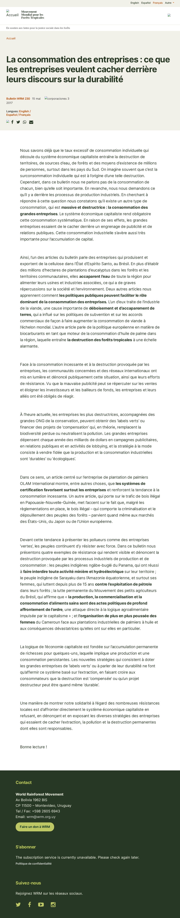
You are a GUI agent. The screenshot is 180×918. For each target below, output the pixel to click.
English (135, 2)
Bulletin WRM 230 (18, 98)
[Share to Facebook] (12, 122)
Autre (168, 2)
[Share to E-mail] (31, 122)
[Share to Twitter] (18, 122)
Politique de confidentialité (34, 863)
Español (145, 2)
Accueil (10, 38)
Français (158, 2)
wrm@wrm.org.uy (41, 817)
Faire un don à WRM (35, 827)
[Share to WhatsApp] (24, 122)
